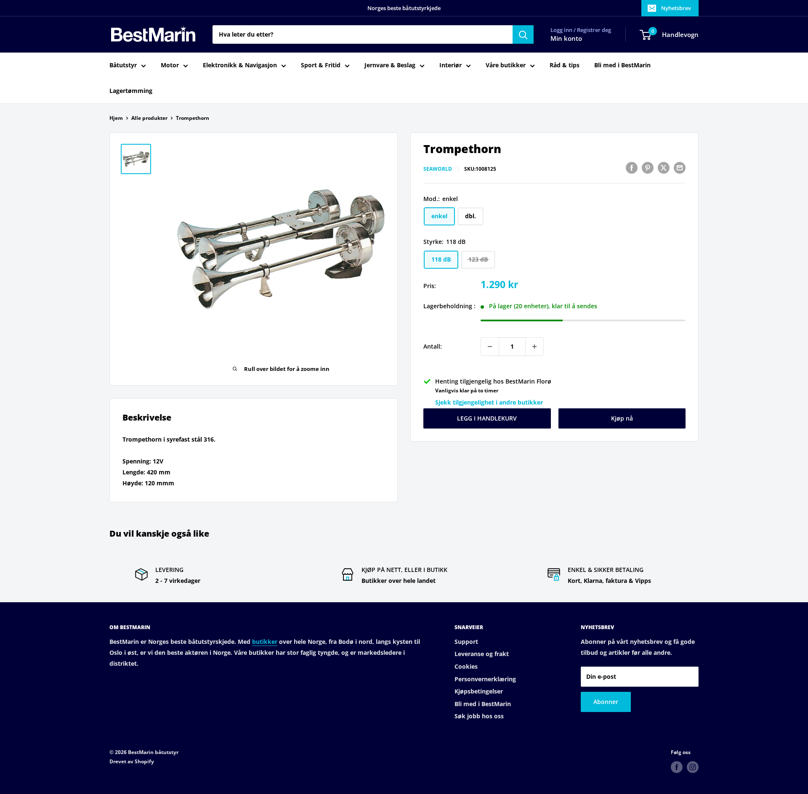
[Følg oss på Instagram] (693, 767)
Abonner (605, 702)
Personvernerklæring (485, 679)
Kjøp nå (622, 418)
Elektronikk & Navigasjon (240, 65)
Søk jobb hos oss (479, 716)
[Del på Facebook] (632, 168)
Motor (170, 65)
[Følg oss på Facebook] (677, 767)
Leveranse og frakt (481, 654)
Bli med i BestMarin (622, 65)
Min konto (566, 38)
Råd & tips (564, 65)
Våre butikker (506, 65)
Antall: (432, 346)
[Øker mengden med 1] (534, 346)
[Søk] (523, 34)
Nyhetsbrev (676, 8)
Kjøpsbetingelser (478, 691)
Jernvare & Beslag (389, 65)
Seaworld (437, 168)
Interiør (450, 65)
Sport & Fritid (320, 65)
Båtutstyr (123, 65)
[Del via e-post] (680, 168)
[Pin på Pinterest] (648, 168)
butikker (264, 642)
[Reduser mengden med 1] (490, 346)
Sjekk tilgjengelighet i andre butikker (489, 403)
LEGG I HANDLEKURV (487, 418)
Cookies (466, 666)
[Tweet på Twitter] (664, 168)
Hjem (116, 118)
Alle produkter (149, 118)
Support (466, 642)
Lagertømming (130, 91)
